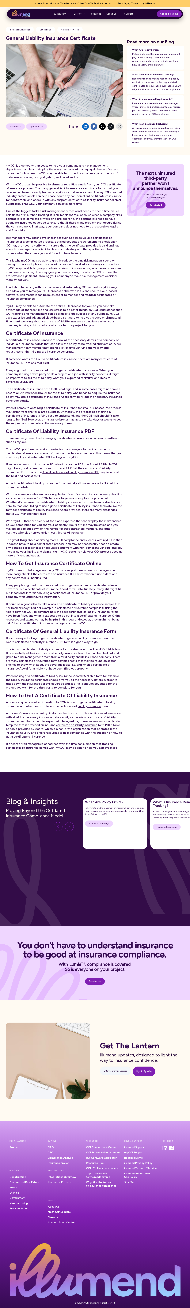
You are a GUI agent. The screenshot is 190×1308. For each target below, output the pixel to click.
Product (15, 1147)
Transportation (19, 1208)
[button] (61, 14)
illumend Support (134, 1147)
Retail (13, 1187)
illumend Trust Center (61, 1222)
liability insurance (89, 706)
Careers (53, 1217)
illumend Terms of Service (140, 1168)
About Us (53, 1206)
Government (18, 1198)
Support (128, 13)
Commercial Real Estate (24, 1182)
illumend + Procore (59, 1182)
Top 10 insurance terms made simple (98, 1175)
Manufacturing (19, 1203)
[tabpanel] (115, 823)
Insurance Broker (58, 1163)
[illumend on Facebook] (171, 1148)
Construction (18, 1177)
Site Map (129, 1182)
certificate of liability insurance (76, 725)
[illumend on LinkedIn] (165, 1148)
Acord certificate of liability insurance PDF (70, 472)
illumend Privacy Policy (138, 1163)
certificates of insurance (22, 747)
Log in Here (146, 3)
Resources (95, 13)
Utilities (14, 1192)
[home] (21, 14)
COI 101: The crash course (102, 1168)
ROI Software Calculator (101, 1157)
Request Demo (133, 1157)
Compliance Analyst (60, 1157)
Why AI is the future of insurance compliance (101, 1184)
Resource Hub (95, 1163)
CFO (50, 1152)
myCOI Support (134, 1152)
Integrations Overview (62, 1177)
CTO (51, 1147)
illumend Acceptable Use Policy (137, 1175)
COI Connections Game (101, 1147)
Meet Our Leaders (59, 1211)
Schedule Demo (169, 13)
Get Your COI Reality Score (93, 3)
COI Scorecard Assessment (103, 1152)
